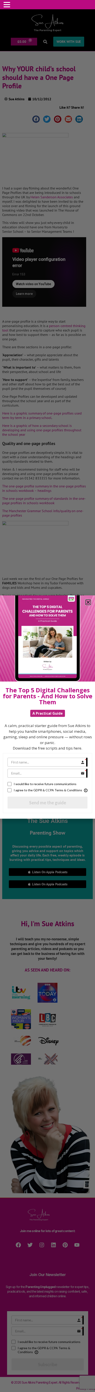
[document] (47, 696)
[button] (7, 5)
